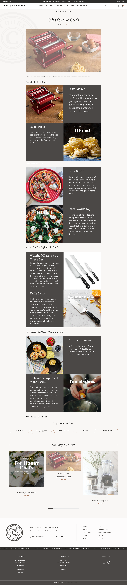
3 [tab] (61, 508)
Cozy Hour (19, 430)
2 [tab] (55, 508)
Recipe (85, 430)
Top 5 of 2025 (108, 430)
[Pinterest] (32, 417)
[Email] (46, 417)
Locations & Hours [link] (8, 1)
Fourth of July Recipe (41, 431)
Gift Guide (66, 24)
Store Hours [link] (20, 569)
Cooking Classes (45, 5)
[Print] (42, 417)
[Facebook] (35, 417)
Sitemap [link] (75, 582)
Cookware (58, 5)
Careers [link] (85, 535)
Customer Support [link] (103, 529)
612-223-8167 (63, 565)
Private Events (82, 5)
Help (108, 5)
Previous (43, 1)
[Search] (114, 5)
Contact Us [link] (101, 535)
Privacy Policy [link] (70, 582)
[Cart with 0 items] (122, 6)
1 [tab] (50, 508)
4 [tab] (66, 508)
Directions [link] (20, 572)
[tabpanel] (26, 473)
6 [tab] (76, 508)
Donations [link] (85, 538)
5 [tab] (71, 508)
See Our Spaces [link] (87, 532)
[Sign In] (118, 5)
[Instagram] (109, 562)
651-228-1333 (20, 565)
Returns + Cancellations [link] (104, 532)
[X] (39, 417)
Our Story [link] (85, 529)
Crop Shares (69, 5)
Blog (123, 1)
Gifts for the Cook (63, 476)
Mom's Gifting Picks (100, 500)
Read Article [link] (26, 495)
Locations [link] (100, 538)
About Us (118, 1)
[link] (14, 532)
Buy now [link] (76, 1)
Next (83, 1)
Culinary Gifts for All (26, 492)
